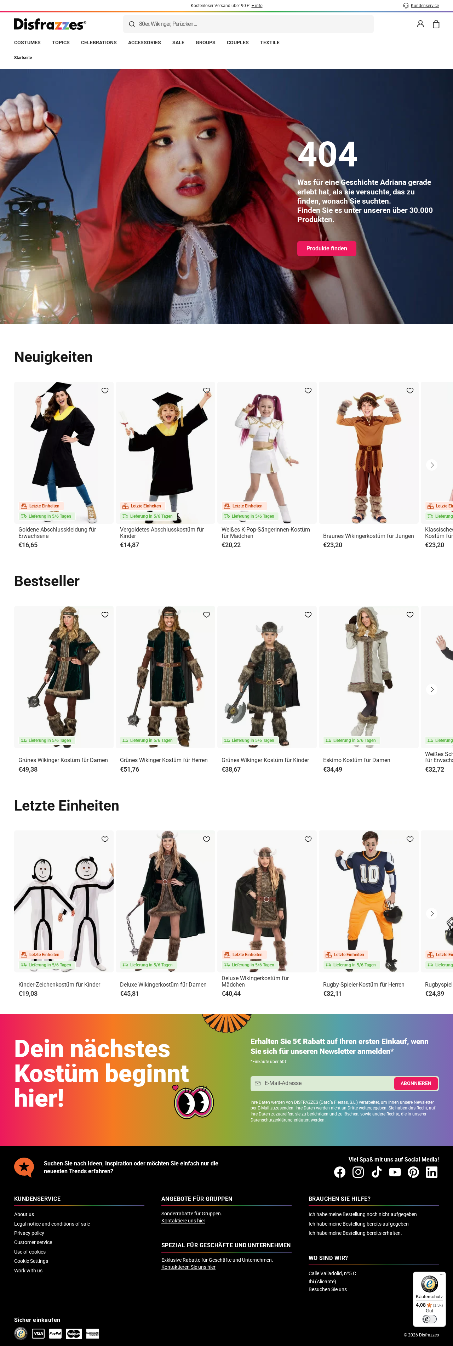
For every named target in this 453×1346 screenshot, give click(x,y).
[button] (431, 465)
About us (24, 1214)
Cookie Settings (31, 1261)
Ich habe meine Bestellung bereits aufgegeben (359, 1224)
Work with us (28, 1270)
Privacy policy (29, 1233)
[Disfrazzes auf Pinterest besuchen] (413, 1172)
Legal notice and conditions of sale (52, 1224)
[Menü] (441, 1276)
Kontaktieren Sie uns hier (188, 1267)
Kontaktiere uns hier (183, 1220)
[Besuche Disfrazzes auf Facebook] (340, 1172)
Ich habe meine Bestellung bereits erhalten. (355, 1233)
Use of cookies (30, 1252)
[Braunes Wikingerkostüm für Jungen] (368, 453)
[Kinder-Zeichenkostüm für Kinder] (64, 901)
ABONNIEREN (416, 1083)
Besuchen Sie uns (328, 1289)
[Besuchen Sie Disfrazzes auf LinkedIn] (432, 1172)
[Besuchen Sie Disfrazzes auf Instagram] (358, 1172)
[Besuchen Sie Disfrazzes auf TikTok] (376, 1172)
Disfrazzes (429, 1335)
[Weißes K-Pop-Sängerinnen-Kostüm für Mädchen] (267, 453)
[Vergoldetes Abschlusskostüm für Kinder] (165, 453)
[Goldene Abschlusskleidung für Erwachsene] (64, 453)
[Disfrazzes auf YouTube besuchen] (395, 1172)
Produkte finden (326, 248)
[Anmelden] (420, 24)
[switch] (430, 1319)
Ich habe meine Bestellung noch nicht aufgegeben (363, 1214)
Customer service (33, 1242)
